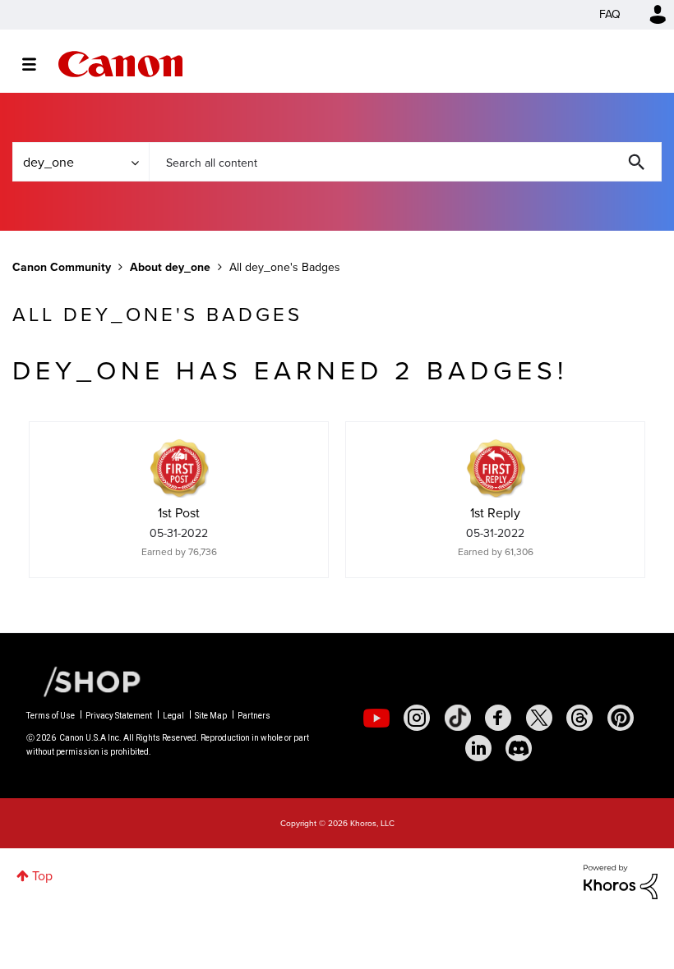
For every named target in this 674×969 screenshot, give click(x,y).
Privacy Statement (118, 715)
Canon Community (120, 64)
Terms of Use (50, 715)
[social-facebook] (498, 718)
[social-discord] (518, 748)
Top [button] (42, 875)
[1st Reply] (495, 468)
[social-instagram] (417, 718)
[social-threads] (579, 718)
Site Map (211, 715)
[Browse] (37, 64)
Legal (173, 715)
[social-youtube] (376, 718)
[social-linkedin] (478, 748)
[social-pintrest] (620, 718)
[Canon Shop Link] (83, 680)
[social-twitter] (539, 718)
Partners (254, 715)
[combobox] (405, 161)
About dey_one (170, 267)
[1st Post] (179, 468)
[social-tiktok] (458, 718)
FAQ (610, 14)
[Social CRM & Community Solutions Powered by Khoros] (621, 880)
